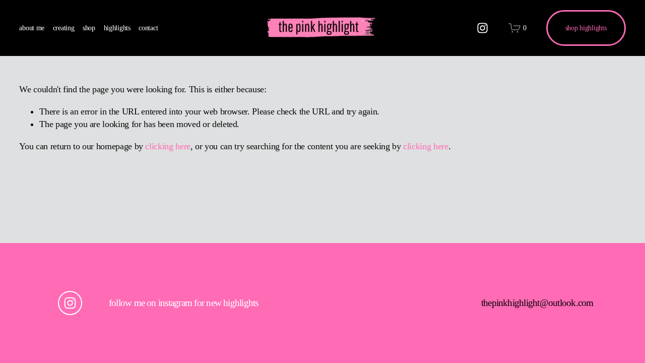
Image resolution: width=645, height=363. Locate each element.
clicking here (167, 146)
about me (31, 28)
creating (64, 28)
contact (148, 28)
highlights (117, 28)
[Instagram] (482, 28)
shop (89, 28)
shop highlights (586, 28)
